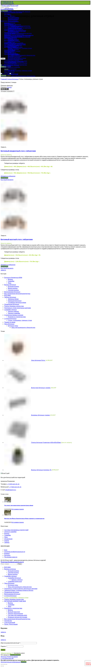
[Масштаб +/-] (6, 664)
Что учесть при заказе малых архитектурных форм (18, 505)
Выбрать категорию (7, 9)
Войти (3, 649)
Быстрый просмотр (7, 179)
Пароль (4, 646)
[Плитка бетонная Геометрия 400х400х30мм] (17, 442)
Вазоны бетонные (10, 284)
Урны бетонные (9, 324)
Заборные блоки (13, 299)
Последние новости (10, 557)
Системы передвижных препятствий (16, 530)
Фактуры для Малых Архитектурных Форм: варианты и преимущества (24, 518)
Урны (9, 283)
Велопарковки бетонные (12, 292)
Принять (23, 662)
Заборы (6, 542)
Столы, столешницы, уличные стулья (20, 48)
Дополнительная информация (11, 662)
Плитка (6, 540)
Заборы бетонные (10, 297)
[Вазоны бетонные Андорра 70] (17, 470)
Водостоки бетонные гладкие (41, 388)
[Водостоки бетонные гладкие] (17, 387)
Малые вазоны (13, 288)
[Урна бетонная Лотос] (17, 360)
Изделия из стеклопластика (17, 317)
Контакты (7, 555)
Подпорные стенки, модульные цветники (17, 308)
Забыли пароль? (6, 653)
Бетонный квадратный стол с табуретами (18, 151)
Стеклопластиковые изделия (13, 315)
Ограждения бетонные (11, 304)
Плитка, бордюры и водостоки (14, 306)
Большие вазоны (13, 286)
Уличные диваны (13, 311)
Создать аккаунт (15, 655)
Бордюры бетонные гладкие (40, 415)
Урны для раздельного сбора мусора (23, 55)
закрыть (3, 270)
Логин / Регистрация (11, 624)
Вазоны (10, 279)
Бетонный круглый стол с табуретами (17, 239)
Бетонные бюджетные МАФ (13, 12)
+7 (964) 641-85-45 (15, 487)
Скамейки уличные (10, 309)
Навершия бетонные (15, 301)
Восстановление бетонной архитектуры (17, 293)
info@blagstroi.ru (10, 490)
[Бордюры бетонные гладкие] (17, 415)
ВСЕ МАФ (7, 295)
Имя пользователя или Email (10, 643)
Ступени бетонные (12, 79)
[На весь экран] (5, 664)
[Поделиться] (3, 664)
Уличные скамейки (14, 313)
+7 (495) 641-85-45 (13, 484)
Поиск (3, 58)
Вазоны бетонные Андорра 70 (41, 470)
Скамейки (11, 281)
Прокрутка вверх (12, 656)
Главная (3, 79)
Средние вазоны (13, 290)
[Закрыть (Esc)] (1, 664)
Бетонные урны (13, 325)
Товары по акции (9, 322)
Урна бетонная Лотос (38, 360)
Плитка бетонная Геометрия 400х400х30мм (46, 442)
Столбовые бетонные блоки (17, 302)
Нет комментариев (17, 509)
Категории (4, 21)
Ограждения (8, 539)
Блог (5, 550)
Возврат (7, 553)
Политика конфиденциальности (14, 551)
